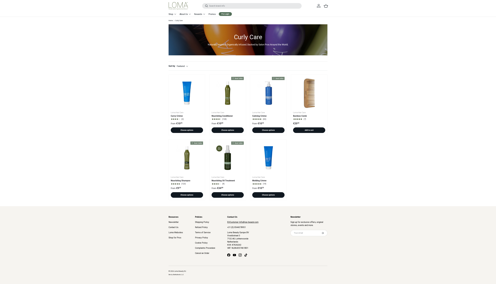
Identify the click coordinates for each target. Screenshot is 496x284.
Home (171, 20)
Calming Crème (259, 116)
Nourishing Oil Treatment (223, 180)
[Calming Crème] (268, 93)
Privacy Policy (201, 237)
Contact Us (173, 227)
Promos (212, 14)
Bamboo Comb (300, 116)
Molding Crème (259, 180)
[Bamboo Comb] (309, 93)
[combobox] (251, 6)
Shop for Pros (175, 237)
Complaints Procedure (205, 248)
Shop (171, 14)
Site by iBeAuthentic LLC (176, 274)
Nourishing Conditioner (222, 116)
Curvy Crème (177, 116)
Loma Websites (176, 232)
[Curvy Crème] (187, 93)
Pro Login (225, 14)
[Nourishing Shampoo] (187, 157)
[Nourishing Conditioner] (228, 93)
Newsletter (174, 222)
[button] (326, 6)
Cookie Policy (201, 243)
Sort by (172, 66)
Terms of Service (203, 232)
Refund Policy (201, 227)
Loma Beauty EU (180, 271)
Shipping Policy (202, 222)
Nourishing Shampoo (180, 180)
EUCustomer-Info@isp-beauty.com (242, 222)
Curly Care (179, 20)
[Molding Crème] (268, 157)
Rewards (198, 14)
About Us (184, 14)
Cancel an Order (202, 253)
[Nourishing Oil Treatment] (228, 157)
